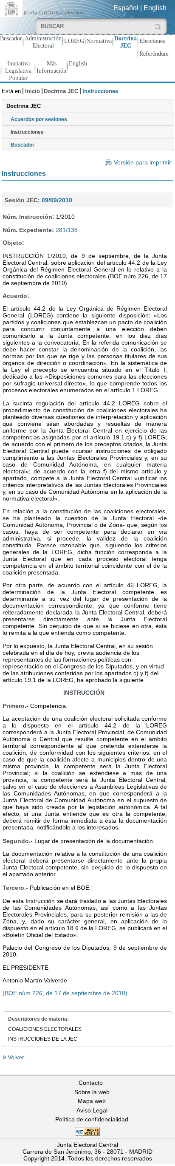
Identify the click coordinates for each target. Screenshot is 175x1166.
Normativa (99, 40)
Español (125, 7)
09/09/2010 (57, 200)
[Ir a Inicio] (44, 7)
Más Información (51, 67)
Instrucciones (27, 132)
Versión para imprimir (142, 162)
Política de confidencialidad (91, 1119)
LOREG (74, 40)
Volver (15, 1057)
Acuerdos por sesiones (39, 119)
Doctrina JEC (125, 42)
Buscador (11, 38)
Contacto (91, 1082)
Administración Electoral (43, 42)
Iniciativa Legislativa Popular (18, 70)
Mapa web (92, 1101)
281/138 (67, 229)
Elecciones (152, 40)
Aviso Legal (91, 1110)
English (155, 7)
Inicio (32, 91)
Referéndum (154, 53)
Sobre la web (92, 1092)
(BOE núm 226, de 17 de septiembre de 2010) (65, 993)
